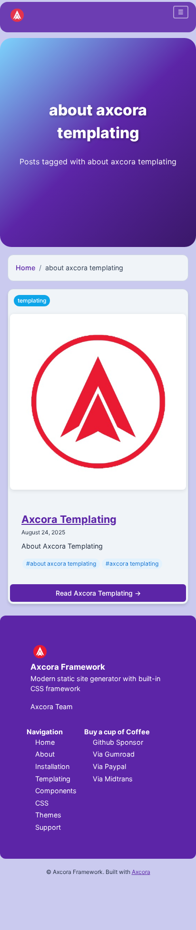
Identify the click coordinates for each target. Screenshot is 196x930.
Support (48, 827)
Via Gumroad (114, 754)
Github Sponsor (118, 742)
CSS (42, 803)
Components (56, 791)
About (45, 754)
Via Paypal (109, 766)
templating (32, 300)
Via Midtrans (113, 779)
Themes (48, 815)
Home (25, 268)
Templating (52, 779)
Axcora (141, 871)
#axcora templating (132, 563)
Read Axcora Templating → (98, 593)
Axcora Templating (69, 519)
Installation (52, 766)
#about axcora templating (61, 563)
